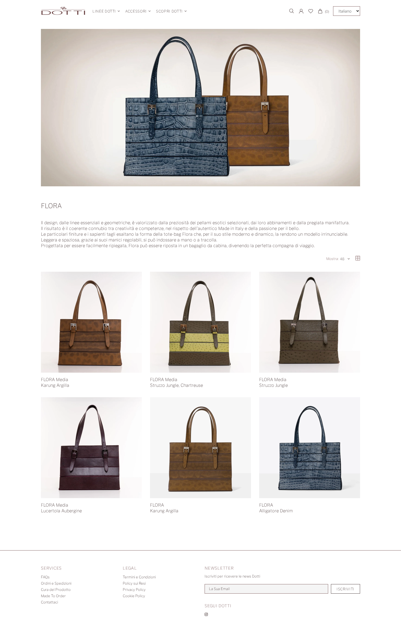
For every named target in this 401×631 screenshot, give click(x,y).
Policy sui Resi (134, 583)
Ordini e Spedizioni (56, 583)
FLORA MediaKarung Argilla (55, 382)
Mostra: (332, 258)
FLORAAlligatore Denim (276, 508)
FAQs (45, 577)
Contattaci (49, 602)
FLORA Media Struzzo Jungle (273, 382)
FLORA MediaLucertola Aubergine (61, 508)
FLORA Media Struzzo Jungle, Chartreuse (176, 382)
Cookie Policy (134, 596)
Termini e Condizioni (139, 577)
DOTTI (63, 11)
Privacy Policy (134, 589)
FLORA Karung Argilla (164, 508)
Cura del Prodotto (56, 589)
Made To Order (53, 596)
